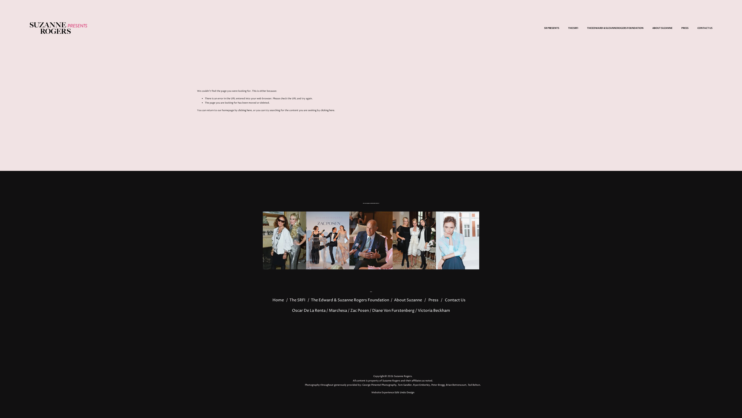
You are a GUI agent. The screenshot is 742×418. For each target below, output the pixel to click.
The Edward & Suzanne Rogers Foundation (615, 28)
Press (684, 28)
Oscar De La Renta (309, 310)
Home (278, 300)
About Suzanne (662, 28)
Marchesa (338, 310)
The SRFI (573, 28)
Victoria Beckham (434, 310)
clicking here (245, 110)
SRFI (301, 300)
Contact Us (704, 28)
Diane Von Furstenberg (393, 310)
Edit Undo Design (404, 392)
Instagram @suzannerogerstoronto (371, 203)
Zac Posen (359, 310)
